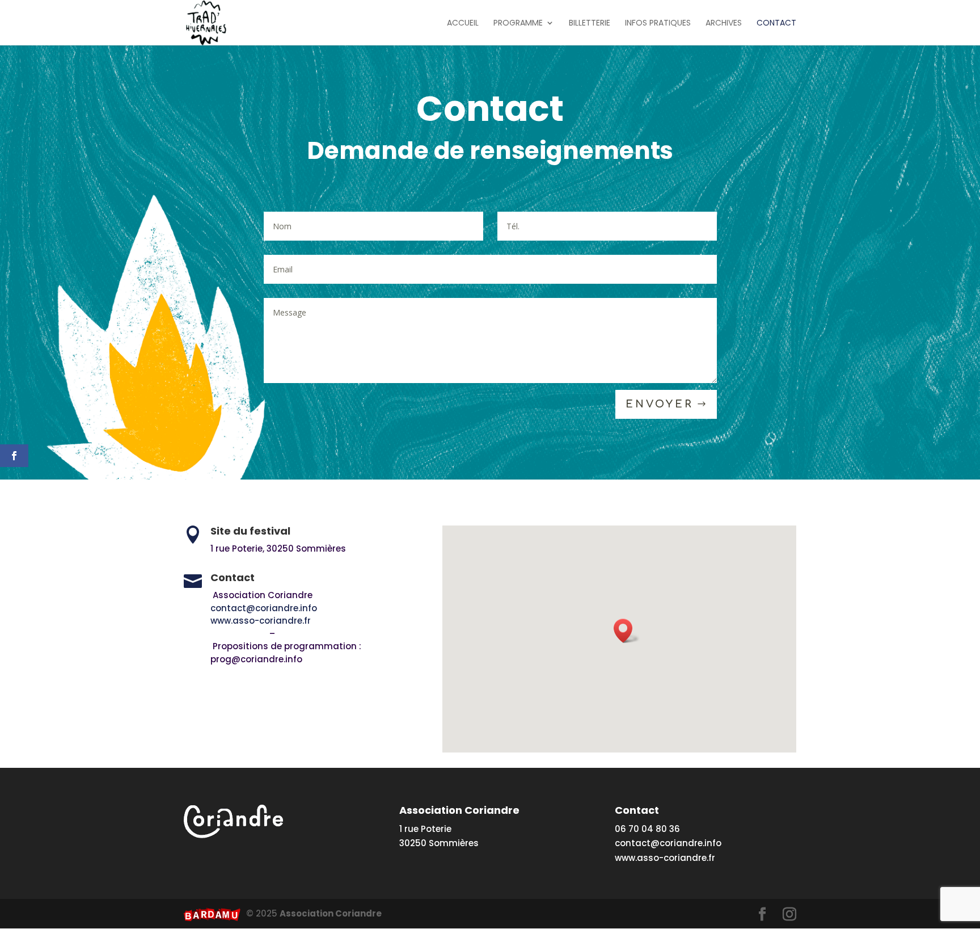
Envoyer (660, 404)
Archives (724, 23)
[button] (627, 631)
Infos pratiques (658, 23)
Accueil (463, 23)
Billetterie (589, 23)
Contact (776, 23)
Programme (518, 23)
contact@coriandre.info (290, 608)
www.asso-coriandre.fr (260, 621)
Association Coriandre (331, 913)
